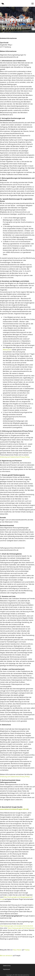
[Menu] (32, 2)
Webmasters (7, 350)
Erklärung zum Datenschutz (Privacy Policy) (14, 457)
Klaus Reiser (17, 950)
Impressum (6, 969)
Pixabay (27, 950)
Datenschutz (7, 965)
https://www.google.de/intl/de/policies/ (21, 928)
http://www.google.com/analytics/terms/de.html (16, 926)
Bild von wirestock (6, 956)
